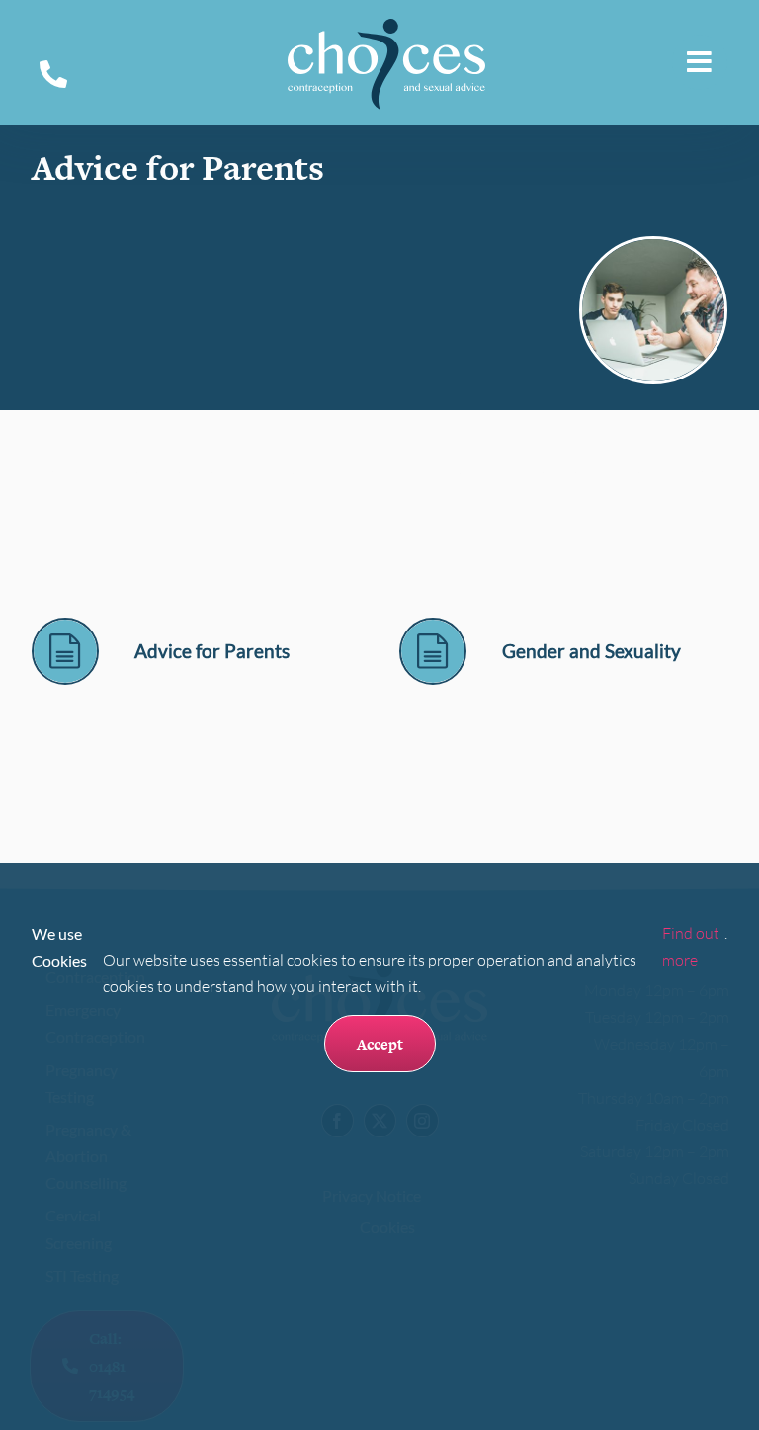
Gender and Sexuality (591, 650)
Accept (380, 1044)
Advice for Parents (212, 650)
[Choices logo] (386, 27)
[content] (65, 627)
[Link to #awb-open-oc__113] (699, 62)
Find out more (690, 946)
